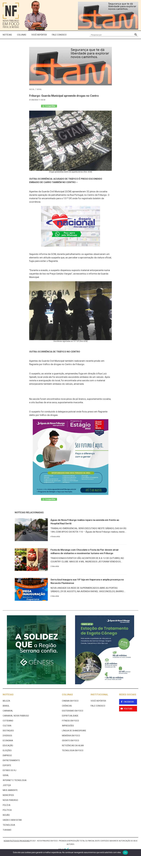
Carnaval (8, 711)
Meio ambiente (10, 790)
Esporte (7, 765)
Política (7, 810)
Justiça (7, 785)
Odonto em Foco (70, 740)
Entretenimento (11, 760)
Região (6, 815)
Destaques (8, 730)
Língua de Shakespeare (74, 730)
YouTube (128, 708)
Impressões (68, 725)
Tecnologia (9, 825)
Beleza (6, 701)
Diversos (7, 735)
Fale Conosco (59, 35)
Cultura (7, 725)
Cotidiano (8, 720)
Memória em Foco (71, 735)
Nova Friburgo (10, 800)
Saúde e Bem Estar (12, 820)
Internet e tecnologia (14, 780)
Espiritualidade (70, 715)
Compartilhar (50, 106)
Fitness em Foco (70, 720)
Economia (8, 740)
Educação (8, 745)
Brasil (6, 706)
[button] (135, 34)
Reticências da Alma (73, 745)
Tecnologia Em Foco (72, 750)
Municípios (8, 795)
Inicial (32, 89)
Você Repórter (39, 35)
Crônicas (67, 706)
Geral (39, 89)
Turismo (7, 830)
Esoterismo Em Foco (72, 711)
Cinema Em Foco (70, 701)
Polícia (6, 805)
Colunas (21, 35)
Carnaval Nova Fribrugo (16, 715)
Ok (125, 852)
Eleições (7, 750)
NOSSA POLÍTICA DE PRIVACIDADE (17, 841)
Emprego (7, 755)
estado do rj (9, 770)
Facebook (129, 702)
